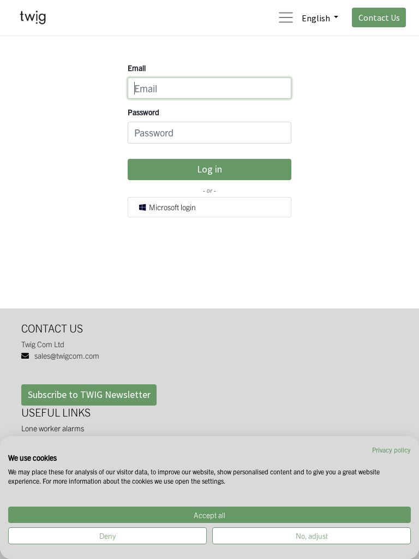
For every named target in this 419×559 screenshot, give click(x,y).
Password (143, 112)
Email (137, 68)
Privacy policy (391, 449)
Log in (209, 169)
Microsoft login (171, 207)
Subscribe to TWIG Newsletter (89, 394)
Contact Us (379, 17)
